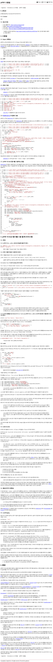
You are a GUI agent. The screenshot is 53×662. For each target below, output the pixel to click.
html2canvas (6, 115)
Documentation (47, 508)
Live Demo (12, 78)
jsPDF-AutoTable (35, 78)
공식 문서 (3, 88)
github (2, 61)
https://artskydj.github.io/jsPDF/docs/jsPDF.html (26, 31)
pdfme (27, 81)
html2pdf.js (5, 158)
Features (2, 510)
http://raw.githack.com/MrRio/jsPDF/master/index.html (21, 29)
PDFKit (17, 46)
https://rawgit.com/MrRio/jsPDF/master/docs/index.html (21, 27)
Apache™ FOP (33, 582)
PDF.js (32, 457)
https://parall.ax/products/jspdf (17, 24)
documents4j (3, 593)
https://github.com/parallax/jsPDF (14, 26)
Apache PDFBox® (5, 582)
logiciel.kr (3, 7)
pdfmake (27, 44)
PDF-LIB (13, 46)
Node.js (20, 81)
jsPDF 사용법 (22, 7)
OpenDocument (4, 599)
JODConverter (24, 599)
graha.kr (27, 660)
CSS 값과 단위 (19, 370)
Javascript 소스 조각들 (12, 7)
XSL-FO (22, 624)
